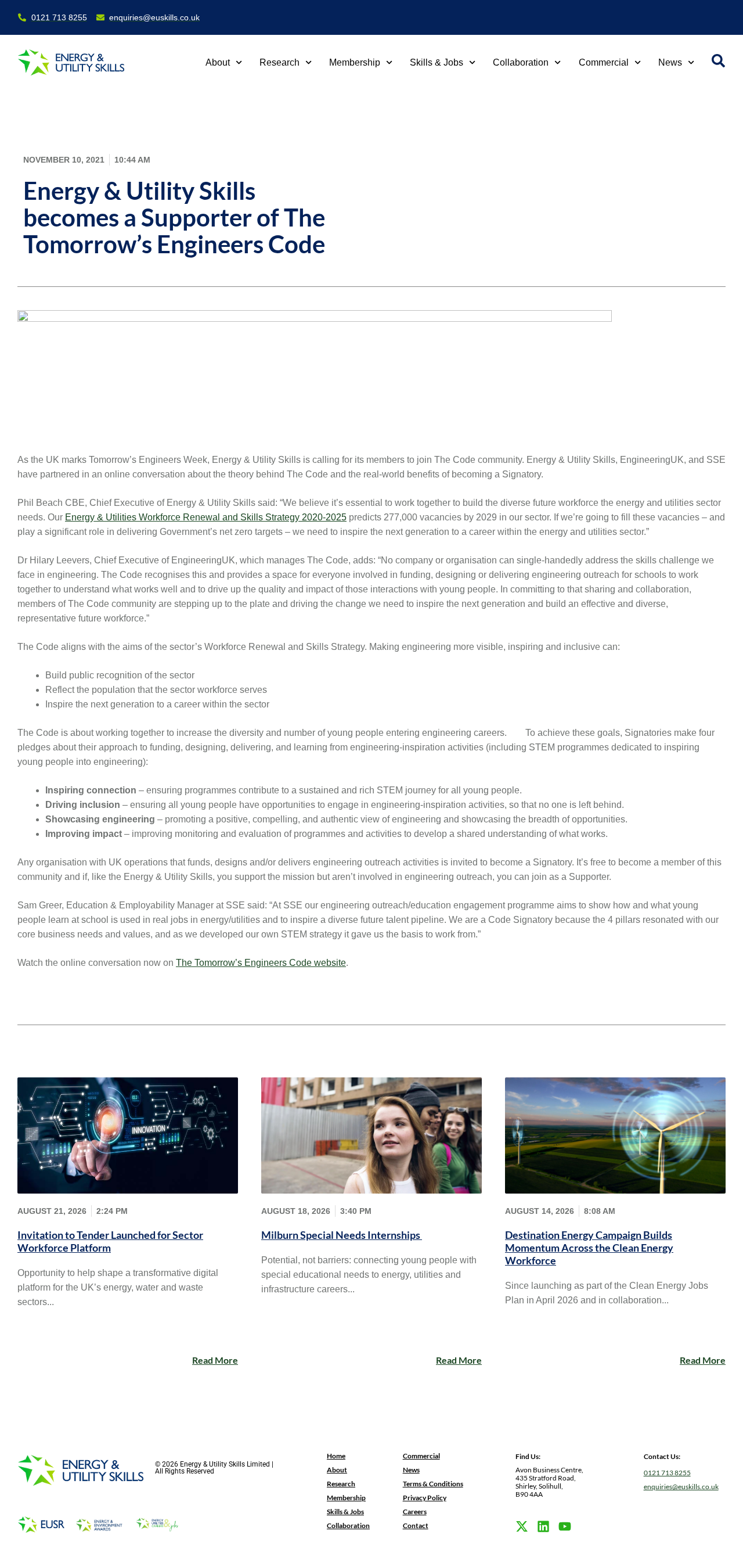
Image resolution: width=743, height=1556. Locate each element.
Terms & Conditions (433, 1483)
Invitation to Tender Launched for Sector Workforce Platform (110, 1241)
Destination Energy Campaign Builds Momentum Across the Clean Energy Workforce (589, 1247)
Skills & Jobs (436, 62)
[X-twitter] (521, 1526)
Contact (415, 1525)
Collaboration (521, 62)
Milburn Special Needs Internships (341, 1234)
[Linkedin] (543, 1526)
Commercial (604, 62)
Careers (415, 1511)
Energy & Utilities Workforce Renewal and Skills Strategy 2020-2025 (206, 517)
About (217, 62)
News (670, 62)
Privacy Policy (424, 1497)
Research (279, 62)
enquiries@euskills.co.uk (681, 1486)
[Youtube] (564, 1526)
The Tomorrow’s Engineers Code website (261, 963)
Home (336, 1455)
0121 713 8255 (667, 1472)
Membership (354, 62)
